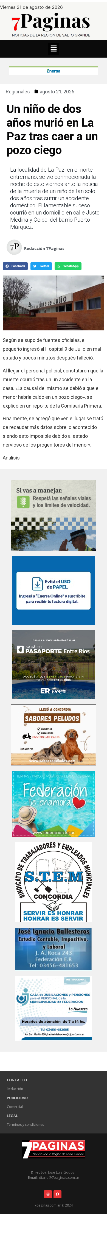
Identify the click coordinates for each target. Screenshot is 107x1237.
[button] (53, 49)
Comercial (15, 1106)
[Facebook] (57, 1194)
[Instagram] (48, 1194)
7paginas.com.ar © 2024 (54, 1205)
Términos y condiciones (25, 1124)
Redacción (15, 1088)
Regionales (18, 91)
